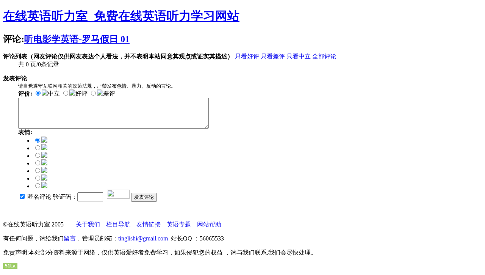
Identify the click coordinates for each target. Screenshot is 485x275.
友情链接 (148, 224)
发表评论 (144, 197)
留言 (70, 238)
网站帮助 (209, 224)
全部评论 (324, 56)
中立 (54, 93)
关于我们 (88, 224)
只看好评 (247, 56)
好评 (81, 93)
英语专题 (179, 224)
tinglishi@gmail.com (143, 238)
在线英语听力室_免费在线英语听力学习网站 (121, 16)
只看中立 (298, 56)
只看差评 (273, 56)
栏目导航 (118, 224)
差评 (109, 93)
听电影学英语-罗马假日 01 (77, 39)
